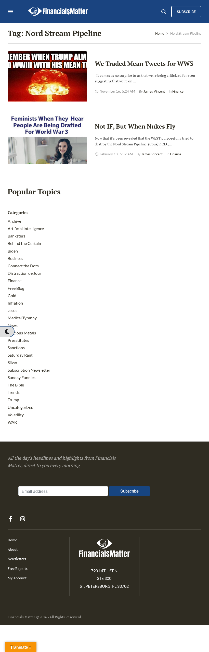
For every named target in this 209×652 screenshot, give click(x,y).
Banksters (16, 235)
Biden (13, 250)
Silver (12, 362)
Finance (14, 280)
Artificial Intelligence (26, 228)
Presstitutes (18, 340)
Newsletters (17, 558)
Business (15, 258)
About (13, 549)
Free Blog (16, 288)
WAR (12, 422)
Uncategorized (20, 407)
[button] (7, 332)
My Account (17, 577)
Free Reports (18, 568)
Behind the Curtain (24, 243)
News (13, 325)
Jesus (12, 310)
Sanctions (16, 347)
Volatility (16, 414)
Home (159, 33)
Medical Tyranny (22, 317)
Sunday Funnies (21, 377)
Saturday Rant (20, 355)
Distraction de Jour (24, 273)
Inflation (15, 302)
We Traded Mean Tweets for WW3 (144, 63)
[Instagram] (22, 519)
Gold (12, 295)
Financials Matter (21, 617)
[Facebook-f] (10, 519)
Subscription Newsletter (29, 370)
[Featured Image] (47, 89)
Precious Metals (22, 332)
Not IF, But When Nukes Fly (135, 126)
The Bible (16, 384)
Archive (14, 221)
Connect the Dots (23, 265)
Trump (13, 399)
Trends (14, 392)
